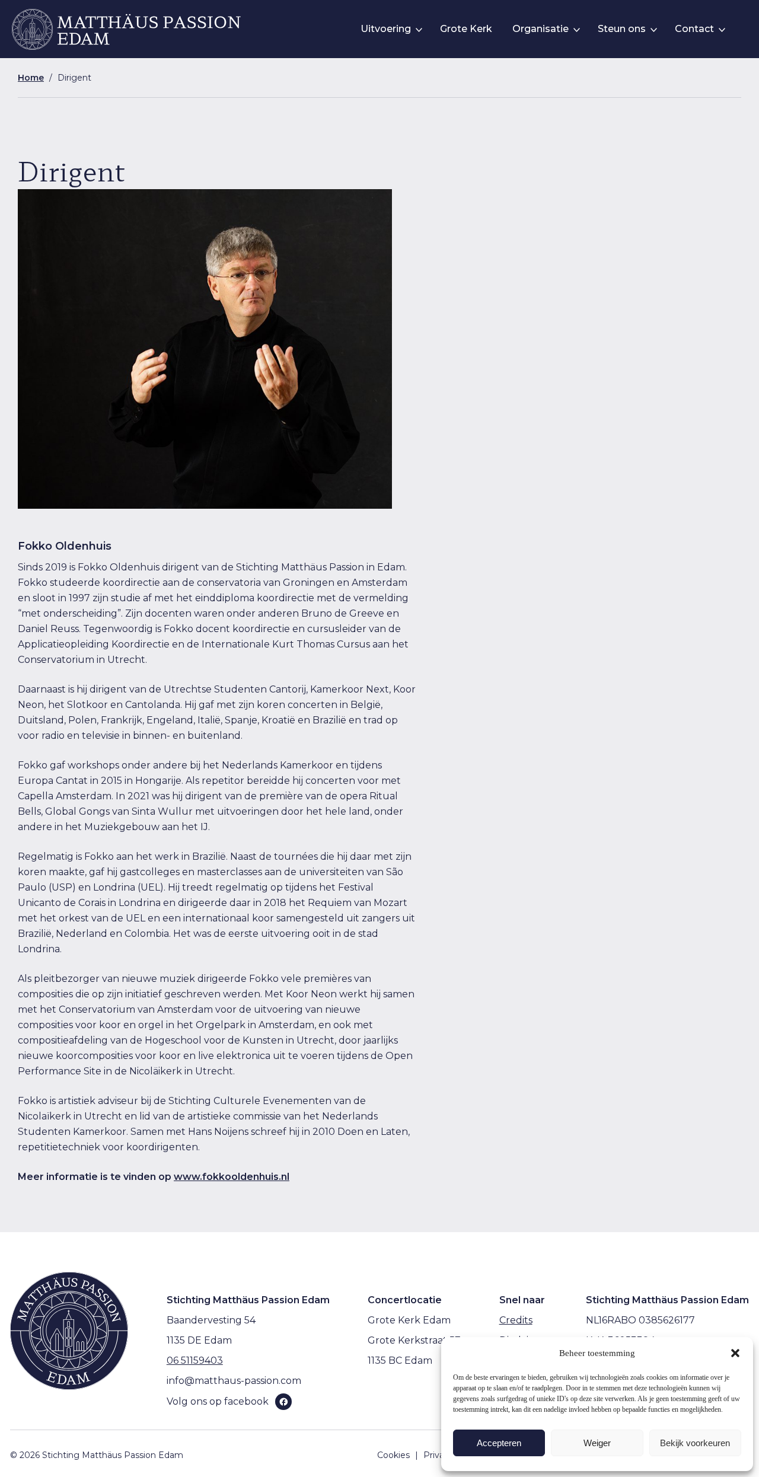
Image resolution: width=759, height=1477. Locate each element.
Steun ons (622, 28)
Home (31, 77)
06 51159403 (195, 1360)
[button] (735, 1353)
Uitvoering (386, 28)
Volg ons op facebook (218, 1401)
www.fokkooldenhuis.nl (231, 1176)
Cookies (393, 1455)
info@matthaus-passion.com (234, 1380)
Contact (694, 28)
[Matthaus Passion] (126, 29)
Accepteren (499, 1443)
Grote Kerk (466, 28)
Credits (515, 1320)
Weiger (597, 1443)
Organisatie (540, 28)
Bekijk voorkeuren (695, 1443)
